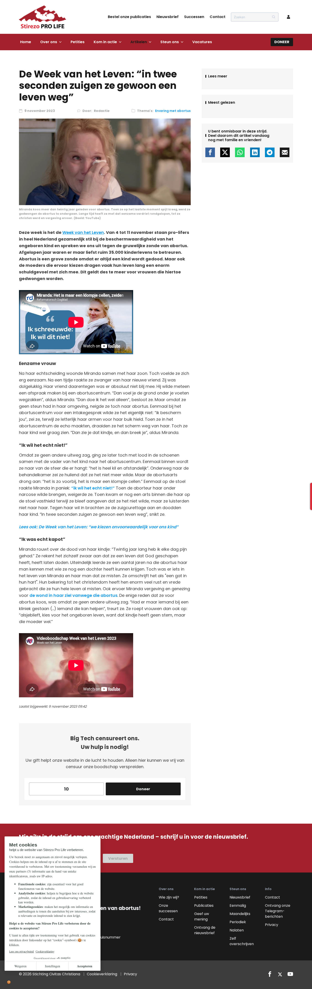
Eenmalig (238, 905)
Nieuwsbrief (167, 16)
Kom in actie (105, 42)
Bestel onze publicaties (129, 16)
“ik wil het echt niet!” (93, 488)
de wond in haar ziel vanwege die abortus (73, 595)
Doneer (281, 42)
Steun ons (169, 42)
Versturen (118, 858)
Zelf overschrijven (242, 941)
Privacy (271, 924)
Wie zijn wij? (169, 897)
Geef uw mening (201, 916)
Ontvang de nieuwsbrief (204, 930)
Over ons (48, 42)
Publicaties (204, 905)
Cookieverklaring (102, 974)
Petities (78, 42)
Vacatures (202, 42)
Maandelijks (240, 913)
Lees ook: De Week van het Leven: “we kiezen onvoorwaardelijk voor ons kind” (98, 527)
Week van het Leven (83, 232)
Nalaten (237, 930)
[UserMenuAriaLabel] (288, 16)
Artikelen (138, 42)
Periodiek (238, 922)
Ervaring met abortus (173, 110)
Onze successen (168, 908)
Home (25, 42)
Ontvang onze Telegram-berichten (277, 911)
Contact (217, 16)
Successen (194, 16)
